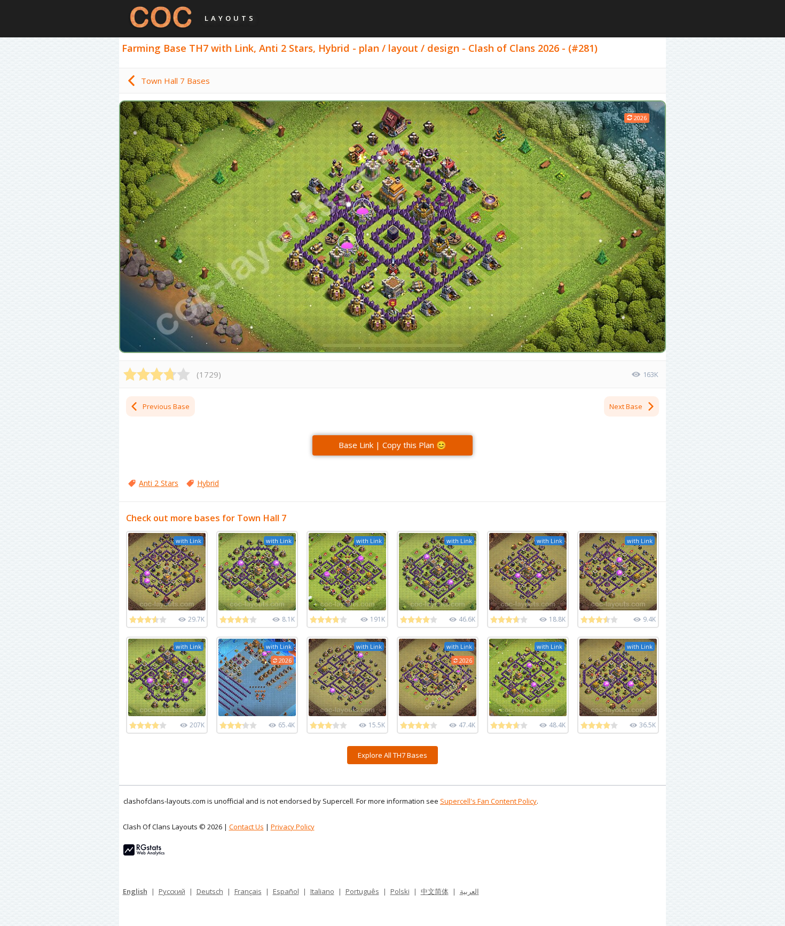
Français (248, 891)
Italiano (322, 891)
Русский (172, 891)
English (135, 891)
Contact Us (246, 826)
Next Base (625, 406)
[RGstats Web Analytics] (143, 853)
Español (286, 891)
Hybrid (208, 483)
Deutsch (210, 891)
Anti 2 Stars (158, 483)
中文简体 (435, 891)
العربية (469, 891)
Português (362, 891)
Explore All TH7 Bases (392, 755)
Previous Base (166, 406)
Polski (400, 891)
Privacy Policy (293, 826)
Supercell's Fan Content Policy (488, 801)
